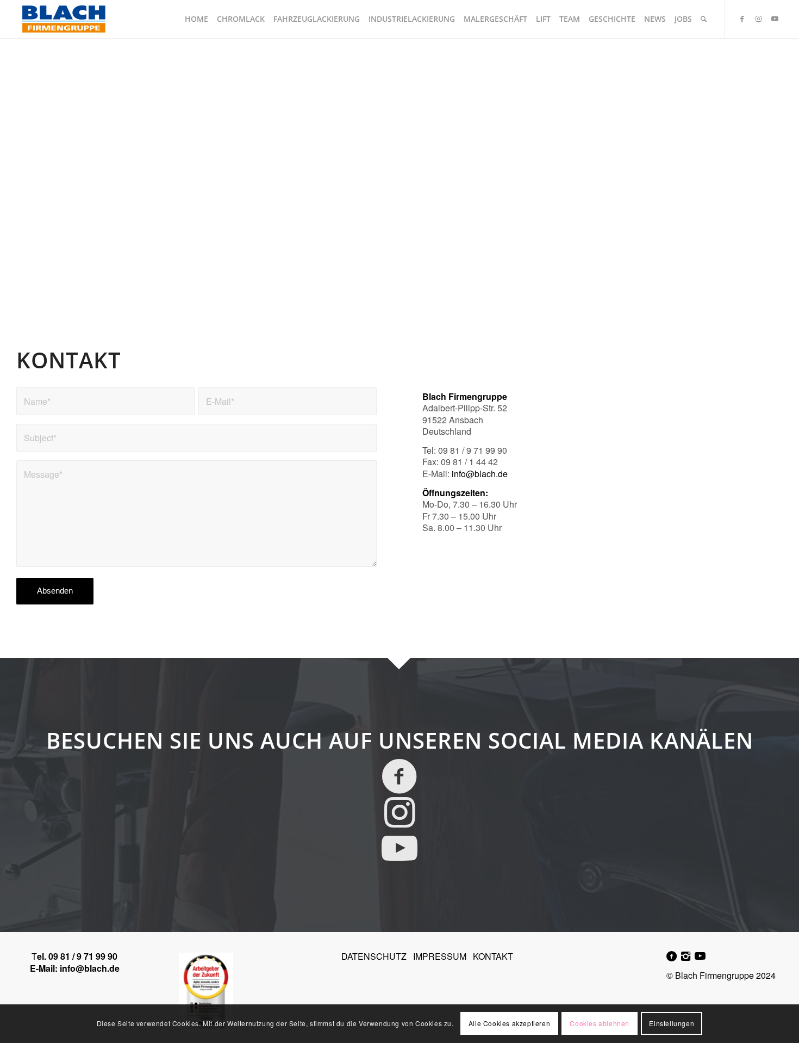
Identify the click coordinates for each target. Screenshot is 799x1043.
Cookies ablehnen (599, 1023)
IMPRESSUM (439, 956)
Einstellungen (671, 1023)
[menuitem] (196, 19)
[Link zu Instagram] (758, 18)
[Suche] (703, 19)
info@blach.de (90, 968)
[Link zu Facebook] (742, 18)
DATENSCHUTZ (374, 956)
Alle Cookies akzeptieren (509, 1023)
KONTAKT (493, 956)
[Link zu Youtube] (774, 18)
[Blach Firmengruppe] (63, 19)
